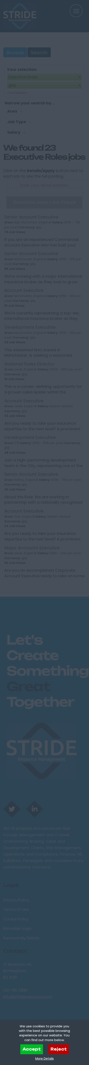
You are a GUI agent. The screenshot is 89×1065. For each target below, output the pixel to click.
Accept (31, 1049)
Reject (59, 1049)
